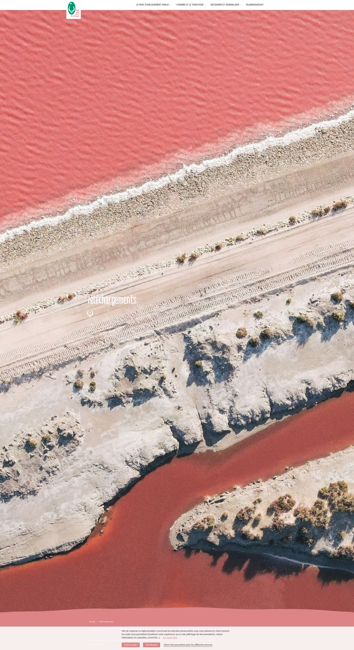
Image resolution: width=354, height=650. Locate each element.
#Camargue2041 (255, 5)
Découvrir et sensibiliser (225, 5)
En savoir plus (170, 637)
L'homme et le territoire (190, 5)
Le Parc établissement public (152, 5)
